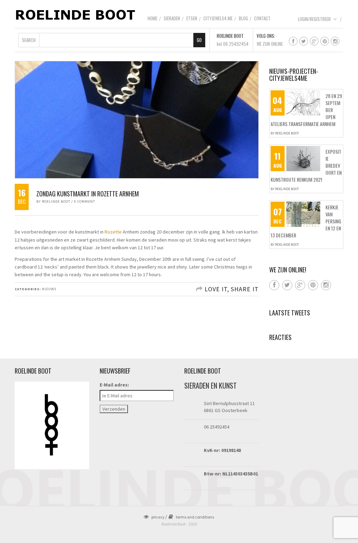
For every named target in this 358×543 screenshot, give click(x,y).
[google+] (314, 41)
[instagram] (335, 41)
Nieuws (49, 289)
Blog (243, 18)
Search (29, 39)
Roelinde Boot (56, 201)
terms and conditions (195, 517)
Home (152, 18)
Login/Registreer (314, 18)
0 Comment (84, 201)
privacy (158, 517)
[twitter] (303, 41)
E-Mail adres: (114, 385)
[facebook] (293, 41)
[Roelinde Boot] (76, 14)
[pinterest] (324, 41)
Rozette (113, 232)
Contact (262, 18)
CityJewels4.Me (217, 18)
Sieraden (172, 18)
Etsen (191, 18)
